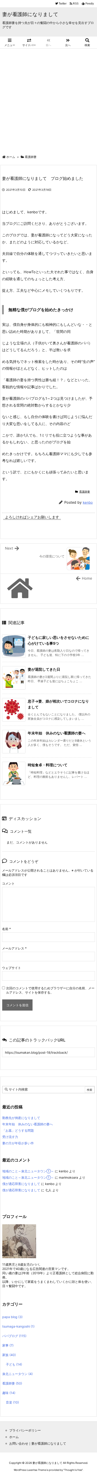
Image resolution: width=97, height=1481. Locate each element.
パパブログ (14, 1336)
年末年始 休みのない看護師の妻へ (56, 733)
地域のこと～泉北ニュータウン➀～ (28, 1171)
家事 (8, 1345)
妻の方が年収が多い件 (18, 1143)
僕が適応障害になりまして (21, 1184)
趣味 (8, 1393)
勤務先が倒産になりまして (21, 1118)
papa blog (12, 1317)
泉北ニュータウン (17, 1374)
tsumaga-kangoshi (18, 1326)
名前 (6, 929)
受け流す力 (10, 1137)
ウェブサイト (11, 968)
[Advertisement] (48, 99)
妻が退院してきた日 (44, 669)
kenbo (88, 502)
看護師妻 (31, 157)
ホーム (10, 157)
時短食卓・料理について (47, 765)
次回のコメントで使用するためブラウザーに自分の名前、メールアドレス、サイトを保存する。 (50, 990)
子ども (14, 1364)
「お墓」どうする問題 (18, 1130)
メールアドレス (14, 948)
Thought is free (73, 1470)
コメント (8, 883)
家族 (9, 1355)
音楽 (12, 1402)
